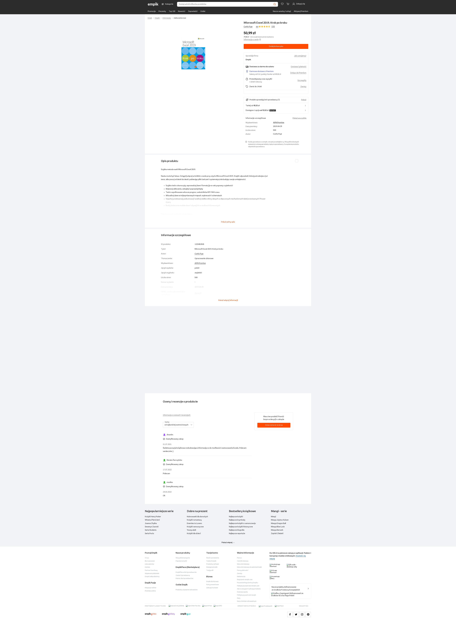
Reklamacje (241, 576)
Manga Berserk (277, 530)
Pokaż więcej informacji (228, 300)
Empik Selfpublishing (152, 576)
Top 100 (172, 11)
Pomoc (239, 558)
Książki (157, 18)
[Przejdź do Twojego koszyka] (288, 3)
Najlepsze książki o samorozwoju (242, 523)
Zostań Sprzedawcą (183, 575)
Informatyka (166, 18)
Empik (150, 18)
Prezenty (162, 11)
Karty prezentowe (212, 584)
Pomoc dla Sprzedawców (184, 578)
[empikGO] (185, 614)
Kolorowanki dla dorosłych (197, 517)
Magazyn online (150, 588)
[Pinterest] (308, 614)
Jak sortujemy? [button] (300, 56)
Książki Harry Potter (153, 517)
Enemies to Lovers (194, 523)
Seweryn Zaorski (152, 527)
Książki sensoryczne (195, 527)
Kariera (147, 567)
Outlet (202, 11)
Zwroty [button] (303, 87)
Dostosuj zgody (242, 592)
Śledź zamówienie (212, 558)
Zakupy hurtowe (212, 588)
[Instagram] (302, 614)
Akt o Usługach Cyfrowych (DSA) (249, 589)
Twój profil (209, 570)
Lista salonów (149, 564)
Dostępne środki (211, 567)
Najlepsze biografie (236, 530)
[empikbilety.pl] (168, 614)
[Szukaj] (274, 4)
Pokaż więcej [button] (227, 542)
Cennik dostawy (242, 561)
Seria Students (151, 530)
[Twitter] (296, 614)
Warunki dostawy (243, 564)
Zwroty (239, 573)
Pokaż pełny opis (228, 222)
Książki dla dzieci (194, 533)
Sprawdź (198, 293)
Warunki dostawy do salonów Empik (249, 567)
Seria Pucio (149, 533)
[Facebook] (290, 614)
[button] (193, 53)
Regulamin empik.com (244, 579)
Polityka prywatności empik (246, 595)
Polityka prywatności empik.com (248, 586)
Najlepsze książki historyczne (241, 527)
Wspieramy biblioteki (152, 573)
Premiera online (150, 591)
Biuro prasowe (150, 561)
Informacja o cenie (251, 39)
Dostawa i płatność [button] (298, 67)
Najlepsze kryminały (237, 520)
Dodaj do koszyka (276, 46)
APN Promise (278, 122)
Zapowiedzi (192, 11)
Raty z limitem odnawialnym (246, 601)
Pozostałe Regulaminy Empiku (247, 583)
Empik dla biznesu (212, 581)
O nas (147, 558)
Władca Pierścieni (152, 520)
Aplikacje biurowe (180, 18)
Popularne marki (181, 561)
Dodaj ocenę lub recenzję (274, 425)
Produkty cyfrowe (212, 564)
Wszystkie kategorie (183, 558)
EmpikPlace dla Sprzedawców (186, 572)
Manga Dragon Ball (278, 523)
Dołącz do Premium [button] (298, 73)
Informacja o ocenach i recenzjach (176, 415)
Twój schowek (211, 561)
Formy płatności (242, 570)
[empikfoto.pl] (150, 614)
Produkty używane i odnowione (186, 590)
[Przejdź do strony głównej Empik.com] (153, 4)
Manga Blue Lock (278, 527)
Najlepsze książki (236, 517)
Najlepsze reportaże (237, 533)
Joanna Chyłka (151, 523)
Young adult (191, 530)
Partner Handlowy (151, 570)
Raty (238, 598)
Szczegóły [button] (302, 80)
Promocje (152, 11)
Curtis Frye (248, 27)
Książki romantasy (194, 520)
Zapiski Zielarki (277, 533)
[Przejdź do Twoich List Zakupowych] (282, 3)
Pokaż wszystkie (299, 118)
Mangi (273, 517)
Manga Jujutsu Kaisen (280, 520)
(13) (273, 26)
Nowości (181, 11)
